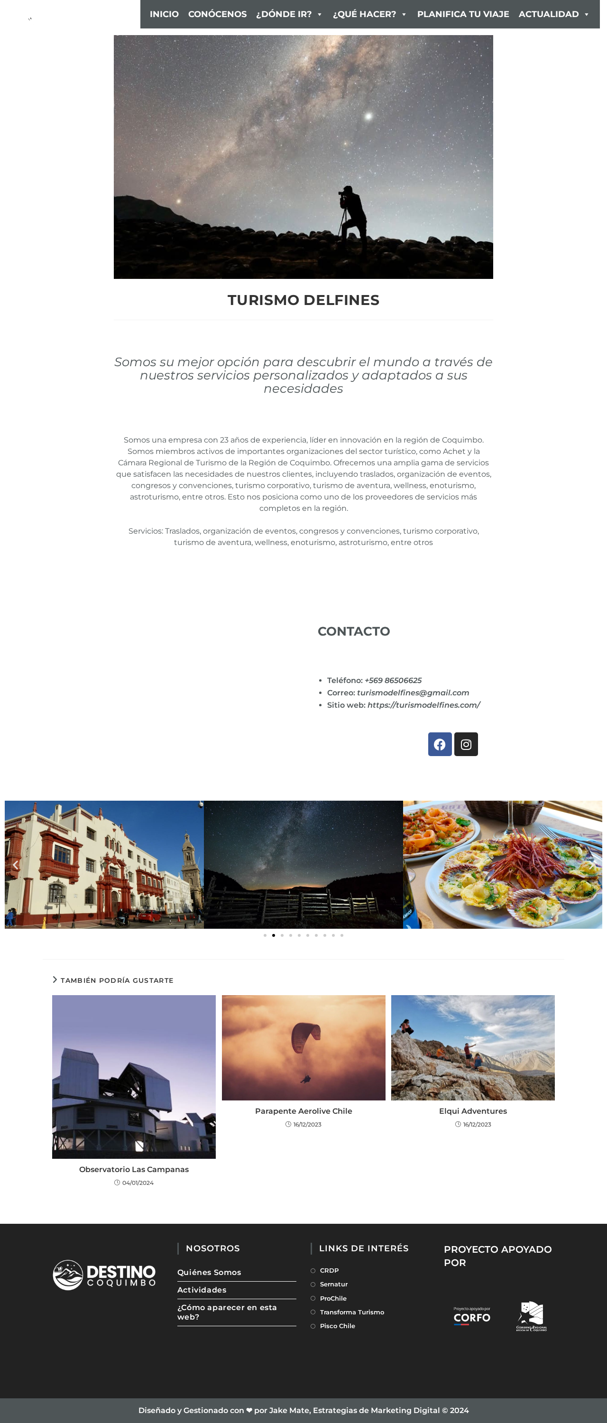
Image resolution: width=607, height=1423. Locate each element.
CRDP (329, 1270)
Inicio (164, 14)
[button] (15, 864)
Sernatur (334, 1284)
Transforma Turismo (352, 1312)
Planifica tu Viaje (463, 14)
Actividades (202, 1289)
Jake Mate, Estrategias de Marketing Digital (354, 1410)
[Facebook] (440, 744)
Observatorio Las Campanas (134, 1169)
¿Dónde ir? (284, 14)
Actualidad (549, 14)
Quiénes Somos (209, 1272)
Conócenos (217, 14)
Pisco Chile (337, 1326)
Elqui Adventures (473, 1111)
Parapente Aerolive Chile (303, 1111)
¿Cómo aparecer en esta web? (227, 1312)
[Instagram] (466, 744)
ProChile (333, 1298)
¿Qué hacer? (364, 14)
